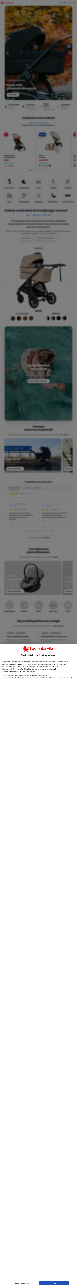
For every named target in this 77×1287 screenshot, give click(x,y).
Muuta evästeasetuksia (22, 1283)
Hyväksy (54, 1283)
